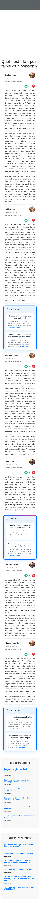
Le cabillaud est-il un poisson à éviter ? (19, 853)
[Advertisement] (20, 38)
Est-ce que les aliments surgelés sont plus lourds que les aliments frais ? (19, 861)
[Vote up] (26, 86)
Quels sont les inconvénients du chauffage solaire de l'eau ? (16, 781)
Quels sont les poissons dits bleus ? (18, 869)
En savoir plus (15, 327)
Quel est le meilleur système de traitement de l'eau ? (16, 799)
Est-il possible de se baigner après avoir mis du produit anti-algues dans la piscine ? (19, 878)
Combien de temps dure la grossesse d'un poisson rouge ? (18, 845)
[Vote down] (33, 86)
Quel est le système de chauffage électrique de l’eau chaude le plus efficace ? (17, 771)
